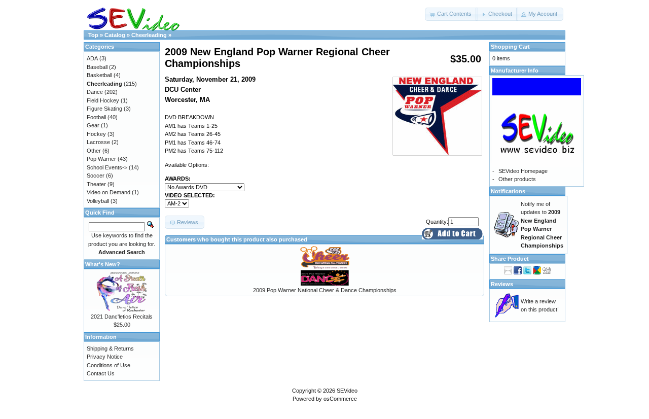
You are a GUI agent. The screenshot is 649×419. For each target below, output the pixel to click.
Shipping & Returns (110, 348)
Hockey (96, 134)
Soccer (95, 175)
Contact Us (101, 373)
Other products (517, 179)
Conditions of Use (108, 365)
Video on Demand (108, 192)
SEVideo (347, 391)
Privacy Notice (105, 357)
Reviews (502, 284)
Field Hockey (103, 100)
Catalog (114, 35)
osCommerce (340, 399)
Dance (95, 92)
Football (96, 117)
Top (93, 35)
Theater (96, 184)
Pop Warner (101, 159)
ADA (92, 58)
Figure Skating (104, 109)
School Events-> (107, 167)
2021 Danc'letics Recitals (122, 316)
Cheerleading (149, 35)
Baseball (97, 67)
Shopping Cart (510, 47)
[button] (451, 14)
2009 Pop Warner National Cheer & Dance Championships (324, 290)
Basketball (99, 75)
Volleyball (98, 201)
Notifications (508, 191)
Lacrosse (98, 142)
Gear (93, 125)
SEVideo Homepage (523, 171)
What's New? (102, 264)
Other (94, 151)
